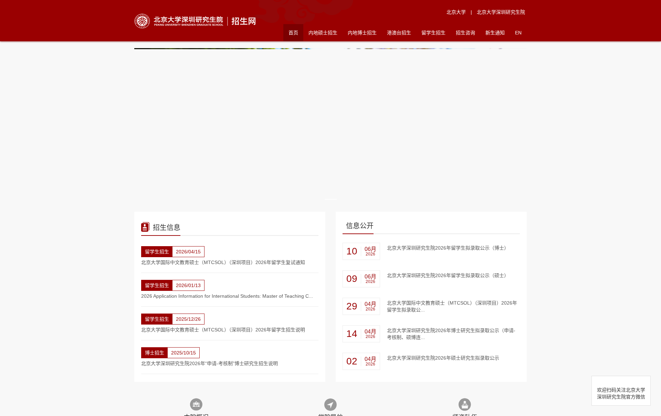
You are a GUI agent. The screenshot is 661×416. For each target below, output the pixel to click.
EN (518, 32)
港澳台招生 (399, 32)
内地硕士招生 (322, 32)
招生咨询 (465, 32)
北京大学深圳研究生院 (501, 12)
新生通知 (495, 32)
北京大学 (456, 12)
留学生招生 (433, 32)
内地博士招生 (362, 32)
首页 (293, 32)
